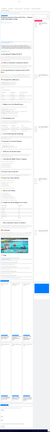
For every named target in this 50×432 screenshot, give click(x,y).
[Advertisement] (42, 288)
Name (2, 416)
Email (2, 420)
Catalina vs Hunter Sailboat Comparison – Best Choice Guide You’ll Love (43, 24)
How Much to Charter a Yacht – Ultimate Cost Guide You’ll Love (5, 337)
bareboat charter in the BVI (6, 259)
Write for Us (45, 430)
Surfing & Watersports (5, 10)
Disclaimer (38, 430)
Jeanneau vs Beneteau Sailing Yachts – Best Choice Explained (16, 398)
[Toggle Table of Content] (8, 51)
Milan (2, 400)
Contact (35, 430)
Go (47, 16)
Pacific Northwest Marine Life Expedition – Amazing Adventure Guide (43, 179)
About (33, 430)
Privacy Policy (41, 430)
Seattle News (14, 430)
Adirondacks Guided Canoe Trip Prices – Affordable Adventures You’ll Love (44, 75)
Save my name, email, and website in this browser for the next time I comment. (13, 423)
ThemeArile (17, 430)
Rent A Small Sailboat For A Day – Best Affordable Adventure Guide (5, 398)
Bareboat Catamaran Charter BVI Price (7, 41)
